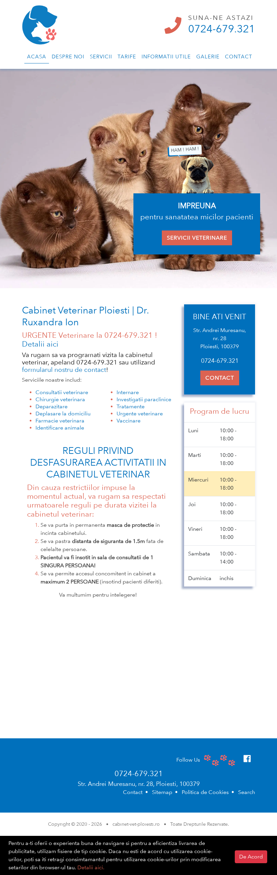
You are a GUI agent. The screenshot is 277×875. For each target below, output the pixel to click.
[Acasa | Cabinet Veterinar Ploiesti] (39, 22)
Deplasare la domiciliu (63, 413)
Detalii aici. (90, 867)
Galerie (208, 57)
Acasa (36, 57)
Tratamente (131, 406)
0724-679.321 (221, 29)
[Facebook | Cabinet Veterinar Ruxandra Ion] (247, 758)
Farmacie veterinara (59, 420)
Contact (238, 57)
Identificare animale (59, 428)
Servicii (101, 57)
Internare (128, 392)
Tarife (127, 57)
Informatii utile (166, 57)
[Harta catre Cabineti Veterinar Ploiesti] (138, 679)
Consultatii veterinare (61, 392)
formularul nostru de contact (64, 370)
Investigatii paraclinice (144, 399)
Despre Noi (68, 57)
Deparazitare (51, 406)
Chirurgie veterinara (60, 399)
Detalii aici (40, 343)
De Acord (251, 856)
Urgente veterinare (140, 413)
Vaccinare (129, 420)
